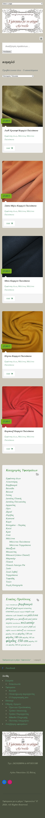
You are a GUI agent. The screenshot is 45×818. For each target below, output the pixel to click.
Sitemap (9, 700)
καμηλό (22, 612)
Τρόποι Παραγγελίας (19, 713)
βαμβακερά (25, 604)
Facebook (10, 668)
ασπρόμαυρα (13, 605)
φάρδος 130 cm (25, 633)
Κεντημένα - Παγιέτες (16, 525)
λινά (25, 615)
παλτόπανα (16, 623)
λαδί (14, 615)
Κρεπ (8, 531)
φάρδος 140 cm (14, 637)
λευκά (20, 615)
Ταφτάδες (10, 578)
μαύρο (16, 619)
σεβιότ (8, 630)
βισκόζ (9, 608)
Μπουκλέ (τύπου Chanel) (17, 555)
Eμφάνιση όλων (10, 136)
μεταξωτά (22, 618)
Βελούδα (10, 488)
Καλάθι (12, 690)
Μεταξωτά (10, 548)
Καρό (8, 521)
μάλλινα (32, 615)
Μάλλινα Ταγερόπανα (20, 545)
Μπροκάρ (10, 558)
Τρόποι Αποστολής (18, 710)
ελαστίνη (27, 608)
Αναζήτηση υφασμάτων (16, 724)
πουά (15, 627)
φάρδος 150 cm (17, 641)
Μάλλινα (22, 136)
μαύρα (9, 619)
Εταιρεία (9, 680)
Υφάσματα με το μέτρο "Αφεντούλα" (16, 660)
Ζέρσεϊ (9, 511)
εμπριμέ (16, 612)
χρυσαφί (24, 645)
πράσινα (20, 627)
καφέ (32, 611)
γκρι (15, 608)
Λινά (8, 535)
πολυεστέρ (27, 623)
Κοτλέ (8, 528)
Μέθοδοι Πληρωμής (18, 717)
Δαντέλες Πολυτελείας (16, 501)
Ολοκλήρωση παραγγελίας (22, 693)
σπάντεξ (19, 630)
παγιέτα (9, 623)
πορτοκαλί (9, 627)
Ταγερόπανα (12, 575)
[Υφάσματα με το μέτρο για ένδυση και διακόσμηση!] (22, 21)
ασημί (7, 605)
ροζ (34, 627)
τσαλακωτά (31, 630)
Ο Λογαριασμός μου (18, 697)
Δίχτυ (8, 508)
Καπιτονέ (10, 518)
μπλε (34, 618)
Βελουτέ (9, 491)
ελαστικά (10, 611)
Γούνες (9, 495)
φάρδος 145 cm (28, 637)
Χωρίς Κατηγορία (14, 585)
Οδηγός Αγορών (13, 704)
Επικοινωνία (14, 684)
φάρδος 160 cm (14, 645)
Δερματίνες (10, 505)
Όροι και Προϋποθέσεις (20, 707)
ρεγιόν (25, 627)
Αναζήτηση (7, 52)
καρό (27, 611)
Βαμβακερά (11, 485)
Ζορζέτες (10, 515)
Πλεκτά (9, 561)
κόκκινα (9, 615)
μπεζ (30, 619)
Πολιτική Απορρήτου (19, 720)
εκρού (20, 608)
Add (8, 148)
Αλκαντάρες (11, 481)
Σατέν (8, 568)
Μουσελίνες (11, 551)
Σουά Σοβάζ (11, 571)
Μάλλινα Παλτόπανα (19, 541)
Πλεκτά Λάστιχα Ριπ (15, 565)
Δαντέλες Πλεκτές (13, 498)
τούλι (24, 630)
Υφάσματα (10, 687)
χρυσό (29, 645)
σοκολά (13, 630)
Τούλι (8, 581)
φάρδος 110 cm (11, 634)
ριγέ (30, 626)
